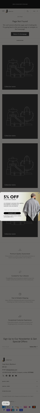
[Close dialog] (39, 193)
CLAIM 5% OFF (12, 213)
